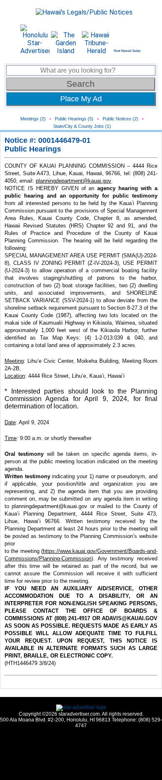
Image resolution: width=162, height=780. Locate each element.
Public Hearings (33, 149)
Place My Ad (81, 99)
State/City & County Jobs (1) (82, 126)
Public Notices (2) (120, 118)
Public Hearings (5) (74, 118)
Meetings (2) (33, 118)
